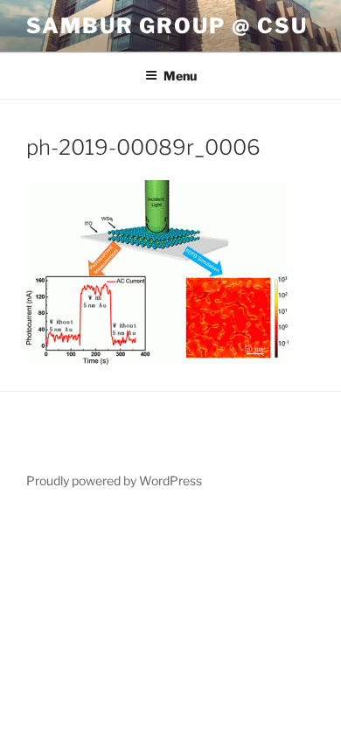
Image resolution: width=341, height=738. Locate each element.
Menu (180, 75)
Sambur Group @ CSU (167, 25)
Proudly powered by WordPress (114, 480)
